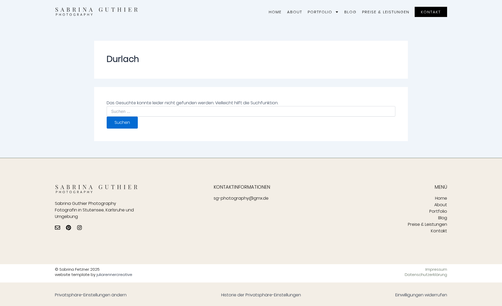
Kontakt (439, 231)
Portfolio (320, 12)
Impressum (436, 269)
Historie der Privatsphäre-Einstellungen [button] (261, 295)
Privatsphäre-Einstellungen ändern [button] (91, 295)
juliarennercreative (114, 274)
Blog (350, 12)
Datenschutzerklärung (426, 274)
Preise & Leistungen (385, 12)
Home (275, 12)
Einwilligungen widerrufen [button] (421, 295)
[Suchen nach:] (251, 111)
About (294, 12)
